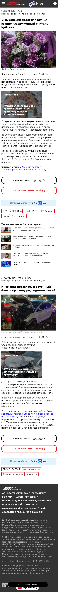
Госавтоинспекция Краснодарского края (21, 332)
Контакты (31, 504)
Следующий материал (27, 585)
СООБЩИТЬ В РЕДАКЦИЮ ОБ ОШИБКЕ (22, 512)
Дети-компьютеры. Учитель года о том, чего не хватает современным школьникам (32, 255)
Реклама (7, 497)
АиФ (22, 69)
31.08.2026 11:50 (8, 278)
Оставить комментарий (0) (29, 190)
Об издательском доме (16, 493)
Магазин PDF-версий (26, 497)
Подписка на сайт (13, 504)
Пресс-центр (39, 493)
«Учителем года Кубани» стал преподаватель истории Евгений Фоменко (32, 237)
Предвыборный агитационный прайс (24, 508)
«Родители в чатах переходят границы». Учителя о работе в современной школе (33, 229)
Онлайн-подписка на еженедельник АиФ (26, 500)
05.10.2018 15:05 (8, 11)
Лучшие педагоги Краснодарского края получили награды (24, 168)
